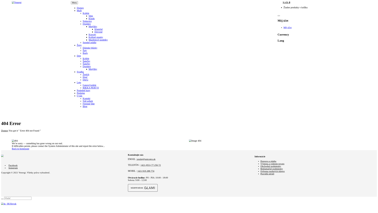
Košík (286, 2)
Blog (85, 106)
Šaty (85, 50)
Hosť (85, 77)
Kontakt (86, 98)
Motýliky (93, 26)
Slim (91, 16)
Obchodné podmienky (270, 166)
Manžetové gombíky (98, 40)
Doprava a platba (268, 161)
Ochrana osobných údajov (272, 171)
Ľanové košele (89, 85)
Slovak (13, 203)
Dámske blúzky (90, 48)
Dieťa (85, 80)
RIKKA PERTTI (91, 88)
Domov (4, 130)
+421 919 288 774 (145, 171)
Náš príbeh (88, 101)
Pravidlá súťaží (267, 174)
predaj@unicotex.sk (145, 159)
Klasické (98, 29)
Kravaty (92, 34)
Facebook (13, 165)
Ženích (86, 74)
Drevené (98, 32)
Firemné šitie (89, 104)
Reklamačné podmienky (271, 169)
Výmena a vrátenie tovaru (272, 164)
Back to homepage (20, 148)
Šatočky (86, 61)
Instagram (13, 168)
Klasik (92, 18)
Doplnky (87, 24)
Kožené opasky (96, 37)
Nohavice (87, 21)
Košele (86, 13)
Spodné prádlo (89, 42)
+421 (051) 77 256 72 (150, 165)
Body (85, 53)
